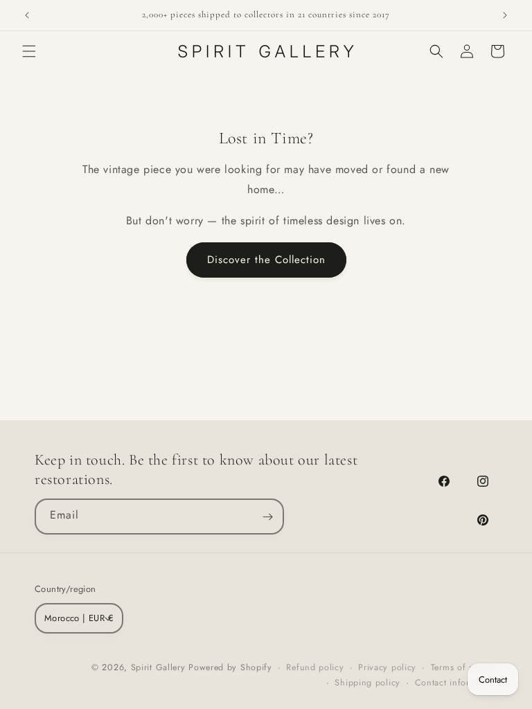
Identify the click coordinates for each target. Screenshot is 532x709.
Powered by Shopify (230, 667)
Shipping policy (367, 682)
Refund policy (315, 667)
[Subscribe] (267, 517)
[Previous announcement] (27, 15)
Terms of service (464, 667)
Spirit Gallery (160, 667)
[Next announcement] (505, 15)
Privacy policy (387, 667)
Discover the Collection (266, 259)
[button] (29, 51)
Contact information (456, 682)
